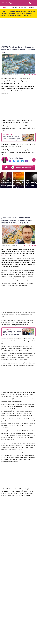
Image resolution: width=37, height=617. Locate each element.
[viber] (35, 75)
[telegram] (32, 75)
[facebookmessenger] (24, 75)
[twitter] (29, 75)
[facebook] (14, 161)
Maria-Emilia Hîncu (16, 158)
